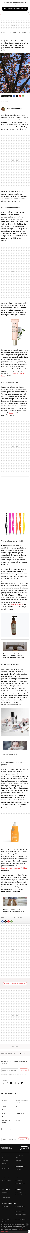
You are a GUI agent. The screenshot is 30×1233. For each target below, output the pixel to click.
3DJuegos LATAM (20, 1206)
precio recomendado (17, 604)
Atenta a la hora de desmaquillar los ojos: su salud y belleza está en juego (14, 753)
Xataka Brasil (5, 1209)
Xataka (3, 1157)
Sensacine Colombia (21, 1214)
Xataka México (5, 1206)
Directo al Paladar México (6, 1220)
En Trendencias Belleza (9, 651)
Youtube (11, 1082)
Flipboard (20, 96)
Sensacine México (20, 1211)
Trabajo (4, 1106)
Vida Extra (18, 1160)
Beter (11, 413)
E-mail (23, 96)
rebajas (14, 32)
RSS (18, 1082)
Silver (3, 1110)
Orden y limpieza (21, 1117)
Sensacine (18, 1169)
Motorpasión (19, 1180)
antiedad (18, 1120)
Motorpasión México (21, 1219)
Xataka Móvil (5, 1160)
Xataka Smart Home (7, 1166)
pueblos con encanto (6, 1121)
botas (3, 1113)
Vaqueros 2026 (18, 1053)
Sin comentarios (8, 96)
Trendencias (5, 1192)
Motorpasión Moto (20, 1183)
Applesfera (4, 1163)
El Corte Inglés (22, 32)
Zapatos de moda (7, 1117)
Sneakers (5, 1101)
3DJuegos (18, 1157)
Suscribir (24, 1070)
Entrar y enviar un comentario (16, 983)
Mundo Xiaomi (6, 1168)
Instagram (14, 1082)
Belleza (9, 917)
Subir (23, 1148)
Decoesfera (5, 1194)
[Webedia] (6, 1149)
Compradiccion (6, 1197)
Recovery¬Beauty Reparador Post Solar (14, 868)
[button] (14, 109)
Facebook (14, 96)
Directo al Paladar (6, 1180)
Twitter (17, 96)
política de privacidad (21, 1074)
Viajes (17, 1106)
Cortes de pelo (20, 1113)
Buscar (22, 1139)
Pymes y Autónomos (21, 1194)
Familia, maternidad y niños (22, 1102)
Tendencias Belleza (19, 917)
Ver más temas (6, 1129)
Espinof (17, 1172)
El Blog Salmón (19, 1192)
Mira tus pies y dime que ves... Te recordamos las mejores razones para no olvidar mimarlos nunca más (13, 911)
